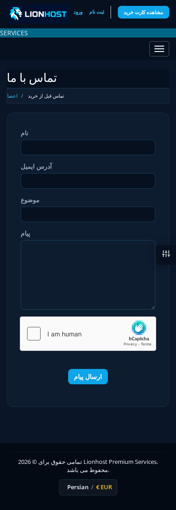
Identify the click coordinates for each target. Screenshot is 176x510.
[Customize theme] (166, 255)
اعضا (12, 95)
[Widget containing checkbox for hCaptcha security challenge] (88, 333)
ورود (78, 11)
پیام (25, 233)
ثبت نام (96, 11)
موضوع (30, 199)
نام (24, 132)
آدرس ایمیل (36, 166)
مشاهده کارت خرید (143, 12)
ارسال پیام (88, 376)
